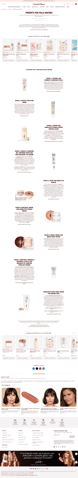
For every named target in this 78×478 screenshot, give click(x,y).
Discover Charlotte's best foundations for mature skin (39, 326)
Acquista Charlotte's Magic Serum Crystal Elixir (53, 141)
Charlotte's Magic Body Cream (54, 295)
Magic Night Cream (50, 238)
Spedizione (20, 435)
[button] (73, 4)
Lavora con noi (4, 437)
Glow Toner (20, 105)
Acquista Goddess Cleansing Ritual (53, 91)
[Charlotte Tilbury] (39, 4)
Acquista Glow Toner (24, 115)
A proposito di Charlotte (6, 435)
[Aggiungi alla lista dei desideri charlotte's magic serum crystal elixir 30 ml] (41, 336)
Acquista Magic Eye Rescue (53, 198)
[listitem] (15, 7)
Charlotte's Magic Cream (19, 212)
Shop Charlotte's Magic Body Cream (54, 313)
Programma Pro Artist (36, 439)
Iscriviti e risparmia (35, 437)
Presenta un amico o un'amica (37, 435)
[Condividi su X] (37, 368)
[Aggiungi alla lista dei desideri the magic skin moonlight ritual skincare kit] (28, 39)
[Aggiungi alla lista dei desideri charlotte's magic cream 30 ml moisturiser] (14, 336)
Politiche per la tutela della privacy (8, 439)
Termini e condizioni (18, 473)
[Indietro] (72, 36)
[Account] (67, 4)
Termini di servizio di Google (33, 475)
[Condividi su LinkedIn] (43, 368)
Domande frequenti (22, 439)
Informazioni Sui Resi (22, 437)
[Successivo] (14, 385)
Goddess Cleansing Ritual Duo (50, 82)
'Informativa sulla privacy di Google (22, 475)
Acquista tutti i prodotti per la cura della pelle (39, 29)
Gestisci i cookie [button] (30, 473)
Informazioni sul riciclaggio (23, 444)
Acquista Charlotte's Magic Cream (24, 224)
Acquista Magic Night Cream (53, 249)
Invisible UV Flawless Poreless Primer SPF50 (24, 266)
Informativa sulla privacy (4, 473)
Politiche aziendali (24, 473)
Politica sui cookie (12, 473)
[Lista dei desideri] (70, 4)
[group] (8, 50)
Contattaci (32, 472)
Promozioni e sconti (35, 445)
